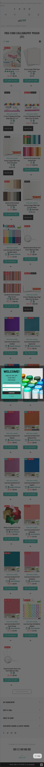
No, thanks (11, 396)
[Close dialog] (42, 369)
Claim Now (11, 393)
